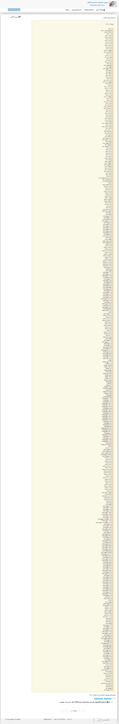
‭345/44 (108, 390)
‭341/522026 (106, 140)
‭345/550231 (106, 403)
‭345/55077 (107, 438)
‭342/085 (108, 198)
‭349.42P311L (106, 670)
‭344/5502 (107, 343)
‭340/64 (108, 74)
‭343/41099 (107, 262)
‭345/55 (108, 395)
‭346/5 (109, 502)
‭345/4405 (107, 393)
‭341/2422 (107, 108)
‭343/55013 (107, 274)
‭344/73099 (107, 358)
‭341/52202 (107, 138)
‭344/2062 (107, 332)
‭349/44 (108, 686)
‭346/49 (108, 501)
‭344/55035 (107, 347)
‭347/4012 (107, 615)
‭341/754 (108, 163)
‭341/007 (108, 88)
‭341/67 (108, 153)
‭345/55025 (107, 408)
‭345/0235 (107, 365)
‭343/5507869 (106, 299)
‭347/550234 (106, 633)
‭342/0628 (107, 191)
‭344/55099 (107, 357)
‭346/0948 (107, 486)
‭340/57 (108, 70)
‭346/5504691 (106, 554)
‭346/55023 (107, 527)
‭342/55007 (107, 216)
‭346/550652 (106, 570)
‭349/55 (108, 688)
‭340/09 (108, 49)
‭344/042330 (106, 320)
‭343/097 (108, 259)
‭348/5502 (107, 666)
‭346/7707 (107, 598)
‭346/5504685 (106, 552)
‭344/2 (109, 330)
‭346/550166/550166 (103, 522)
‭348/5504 (107, 668)
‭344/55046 (107, 352)
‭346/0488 (107, 474)
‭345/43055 (107, 388)
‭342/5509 (107, 234)
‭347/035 (108, 610)
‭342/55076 (107, 229)
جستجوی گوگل (48, 719)
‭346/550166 (106, 521)
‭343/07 (108, 244)
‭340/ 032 (107, 32)
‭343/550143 (106, 276)
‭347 (109, 600)
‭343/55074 (107, 294)
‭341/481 (108, 130)
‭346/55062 (107, 567)
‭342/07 (108, 194)
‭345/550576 (106, 430)
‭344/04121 (107, 319)
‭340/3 (109, 64)
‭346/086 (108, 484)
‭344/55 (108, 338)
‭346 (109, 446)
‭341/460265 (106, 127)
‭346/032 (108, 464)
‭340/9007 (107, 80)
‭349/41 (108, 678)
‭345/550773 (106, 440)
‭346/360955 (106, 493)
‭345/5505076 (106, 428)
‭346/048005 (106, 469)
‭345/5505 (107, 426)
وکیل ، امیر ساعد (69, 702)
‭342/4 (109, 206)
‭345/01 (108, 363)
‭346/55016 (107, 517)
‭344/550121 (106, 342)
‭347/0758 (107, 612)
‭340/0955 (107, 50)
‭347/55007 (107, 625)
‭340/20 (108, 60)
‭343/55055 (107, 287)
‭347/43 (108, 618)
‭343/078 (108, 249)
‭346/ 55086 (107, 456)
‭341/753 (108, 161)
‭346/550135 (106, 514)
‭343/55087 (107, 300)
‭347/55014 (107, 628)
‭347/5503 (107, 635)
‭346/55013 (107, 511)
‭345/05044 (107, 373)
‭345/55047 (107, 425)
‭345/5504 (107, 423)
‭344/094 (108, 329)
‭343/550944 (106, 304)
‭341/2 (109, 100)
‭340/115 (108, 57)
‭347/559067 (106, 661)
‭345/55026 (107, 413)
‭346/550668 (106, 574)
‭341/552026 (106, 146)
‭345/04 (108, 368)
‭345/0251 (107, 367)
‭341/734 (108, 158)
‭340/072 (108, 44)
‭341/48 (108, 128)
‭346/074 (108, 481)
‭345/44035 (107, 391)
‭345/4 (109, 383)
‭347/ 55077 (107, 605)
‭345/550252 (106, 410)
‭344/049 (108, 324)
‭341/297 (108, 113)
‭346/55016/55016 (104, 519)
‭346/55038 (107, 537)
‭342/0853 (107, 199)
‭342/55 (108, 214)
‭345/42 (108, 385)
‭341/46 (108, 125)
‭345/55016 (107, 401)
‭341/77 (108, 173)
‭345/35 (108, 382)
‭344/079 (108, 327)
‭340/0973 (107, 52)
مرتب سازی (107, 698)
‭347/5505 (107, 642)
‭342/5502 (107, 218)
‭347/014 (108, 608)
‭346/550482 (106, 559)
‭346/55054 (107, 565)
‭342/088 (108, 203)
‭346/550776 (106, 582)
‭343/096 (108, 257)
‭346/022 (108, 461)
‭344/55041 (107, 348)
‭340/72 (108, 75)
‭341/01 (108, 90)
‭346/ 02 (108, 448)
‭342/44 (108, 208)
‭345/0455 (107, 370)
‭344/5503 (107, 345)
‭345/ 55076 (107, 362)
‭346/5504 (107, 539)
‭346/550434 (106, 546)
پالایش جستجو (98, 698)
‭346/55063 (107, 569)
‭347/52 (108, 622)
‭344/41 (108, 335)
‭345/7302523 (106, 444)
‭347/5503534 (106, 638)
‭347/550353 (106, 637)
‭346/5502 (107, 524)
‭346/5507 (107, 575)
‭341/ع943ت (107, 181)
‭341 (109, 85)
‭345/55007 (107, 400)
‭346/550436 (106, 547)
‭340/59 (108, 72)
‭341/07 (108, 92)
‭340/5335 (107, 65)
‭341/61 (108, 150)
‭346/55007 (107, 507)
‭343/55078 (107, 297)
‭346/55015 (107, 516)
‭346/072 (108, 479)
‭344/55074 (107, 355)
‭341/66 (108, 151)
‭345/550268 (106, 418)
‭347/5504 (107, 640)
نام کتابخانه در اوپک (59, 719)
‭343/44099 (107, 266)
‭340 (109, 29)
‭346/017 (108, 458)
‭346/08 (108, 483)
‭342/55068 (107, 228)
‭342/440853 (106, 211)
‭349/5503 (107, 690)
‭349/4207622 (106, 683)
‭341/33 (108, 115)
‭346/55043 (107, 542)
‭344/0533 (107, 325)
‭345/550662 (106, 431)
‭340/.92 (108, 35)
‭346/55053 (107, 564)
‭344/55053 (107, 353)
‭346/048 (108, 468)
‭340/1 (109, 54)
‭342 (109, 183)
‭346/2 (109, 491)
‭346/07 (108, 476)
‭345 (109, 360)
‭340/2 (109, 59)
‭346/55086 (107, 589)
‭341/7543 (107, 165)
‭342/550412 (106, 221)
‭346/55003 (107, 506)
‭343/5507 (107, 290)
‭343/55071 (107, 292)
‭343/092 (108, 252)
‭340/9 (109, 78)
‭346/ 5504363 (106, 454)
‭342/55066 (107, 224)
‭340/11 (108, 55)
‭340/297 (108, 62)
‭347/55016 (107, 630)
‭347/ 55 (108, 602)
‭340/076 (108, 45)
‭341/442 (108, 118)
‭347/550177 (106, 632)
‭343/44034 (107, 264)
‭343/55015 (107, 277)
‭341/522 (108, 136)
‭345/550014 (106, 398)
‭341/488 (108, 133)
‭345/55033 (107, 421)
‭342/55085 (107, 231)
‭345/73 (108, 443)
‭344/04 (108, 317)
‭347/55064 (107, 650)
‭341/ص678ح (106, 180)
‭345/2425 (107, 380)
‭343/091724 (106, 251)
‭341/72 (108, 156)
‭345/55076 (107, 436)
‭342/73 (108, 237)
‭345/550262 (106, 415)
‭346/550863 (106, 590)
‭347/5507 (107, 653)
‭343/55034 (107, 284)
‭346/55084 (107, 587)
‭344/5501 (107, 340)
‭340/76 (108, 77)
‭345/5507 (107, 433)
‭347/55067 (107, 651)
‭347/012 (108, 607)
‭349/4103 (107, 680)
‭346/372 (108, 494)
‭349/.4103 (107, 673)
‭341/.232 (107, 87)
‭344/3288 (107, 334)
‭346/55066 (107, 572)
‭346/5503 (107, 532)
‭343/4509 (107, 267)
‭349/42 (108, 681)
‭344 (109, 312)
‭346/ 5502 (107, 449)
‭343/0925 (107, 254)
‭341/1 (109, 98)
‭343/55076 (107, 295)
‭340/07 (108, 42)
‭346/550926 (106, 594)
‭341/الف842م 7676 (104, 178)
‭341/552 (108, 145)
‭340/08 (108, 47)
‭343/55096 (107, 305)
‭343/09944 (107, 261)
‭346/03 (108, 463)
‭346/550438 (106, 549)
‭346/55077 (107, 580)
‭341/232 (108, 105)
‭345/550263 (106, 416)
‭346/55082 (107, 585)
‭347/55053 (107, 645)
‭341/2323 (107, 107)
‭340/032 (108, 40)
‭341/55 (108, 141)
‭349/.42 (108, 675)
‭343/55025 (107, 281)
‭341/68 (108, 155)
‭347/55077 (107, 656)
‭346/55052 (107, 562)
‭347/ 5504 (107, 603)
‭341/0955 (107, 97)
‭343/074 (108, 246)
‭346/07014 (107, 478)
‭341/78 (108, 175)
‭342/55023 (107, 219)
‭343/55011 (107, 272)
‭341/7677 (107, 171)
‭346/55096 (107, 595)
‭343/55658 (107, 309)
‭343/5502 (107, 279)
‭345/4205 (107, 387)
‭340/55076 (107, 69)
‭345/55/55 (107, 396)
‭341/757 (108, 166)
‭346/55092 (107, 592)
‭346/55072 (107, 577)
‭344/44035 (107, 337)
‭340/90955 (107, 82)
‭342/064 (108, 193)
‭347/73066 (107, 663)
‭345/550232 (106, 405)
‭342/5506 (107, 223)
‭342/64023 (107, 236)
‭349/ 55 (108, 672)
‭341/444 (108, 120)
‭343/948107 (106, 310)
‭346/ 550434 (106, 453)
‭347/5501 (107, 627)
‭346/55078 (107, 584)
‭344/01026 (107, 315)
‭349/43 (108, 685)
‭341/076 (108, 93)
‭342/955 (108, 239)
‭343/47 (108, 269)
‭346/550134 (106, 512)
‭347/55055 (107, 647)
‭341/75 (108, 160)
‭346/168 (108, 489)
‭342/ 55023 (107, 184)
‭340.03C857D (106, 30)
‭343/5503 (107, 282)
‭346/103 (108, 488)
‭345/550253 (106, 411)
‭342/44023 (107, 209)
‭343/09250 (107, 256)
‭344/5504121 (106, 350)
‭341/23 (108, 103)
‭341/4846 (107, 131)
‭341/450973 (106, 123)
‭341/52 (108, 135)
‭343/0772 (107, 247)
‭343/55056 (107, 289)
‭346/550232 (106, 529)
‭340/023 (108, 37)
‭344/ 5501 (107, 314)
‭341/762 (108, 168)
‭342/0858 (107, 201)
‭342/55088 (107, 233)
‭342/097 (108, 204)
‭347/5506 (107, 648)
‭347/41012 (107, 617)
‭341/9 (109, 176)
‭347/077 (108, 613)
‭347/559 (108, 660)
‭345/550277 (106, 420)
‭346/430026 (106, 496)
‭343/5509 (107, 302)
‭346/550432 (106, 544)
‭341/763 (108, 170)
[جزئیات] (112, 702)
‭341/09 (108, 95)
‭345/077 (108, 378)
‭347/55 (108, 623)
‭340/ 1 (108, 34)
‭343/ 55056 (107, 242)
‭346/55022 (107, 526)
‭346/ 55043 (107, 451)
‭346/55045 (107, 550)
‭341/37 (108, 117)
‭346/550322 (106, 534)
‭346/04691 (107, 466)
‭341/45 (108, 122)
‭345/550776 (106, 441)
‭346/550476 (106, 555)
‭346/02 (108, 459)
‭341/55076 (107, 143)
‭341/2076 (107, 102)
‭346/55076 (107, 579)
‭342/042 (108, 188)
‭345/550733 (106, 435)
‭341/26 (108, 110)
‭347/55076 (107, 655)
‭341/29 (108, 112)
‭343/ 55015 (107, 241)
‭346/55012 (107, 509)
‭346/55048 (107, 557)
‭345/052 (108, 375)
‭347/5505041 (106, 643)
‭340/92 (108, 83)
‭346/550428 (106, 541)
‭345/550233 (106, 406)
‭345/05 (108, 372)
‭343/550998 (106, 307)
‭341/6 (109, 148)
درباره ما (69, 719)
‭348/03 (108, 665)
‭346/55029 (107, 531)
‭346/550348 (106, 536)
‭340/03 (108, 39)
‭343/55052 (107, 285)
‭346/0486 (107, 473)
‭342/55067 (107, 226)
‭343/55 (108, 271)
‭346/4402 (107, 497)
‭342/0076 (107, 186)
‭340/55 (108, 67)
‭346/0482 (107, 471)
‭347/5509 (107, 658)
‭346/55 (108, 504)
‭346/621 (108, 597)
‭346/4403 (107, 499)
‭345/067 (108, 377)
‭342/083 (108, 196)
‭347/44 (108, 620)
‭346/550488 (106, 560)
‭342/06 (108, 189)
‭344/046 (108, 322)
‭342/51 (108, 213)
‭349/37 (108, 676)
